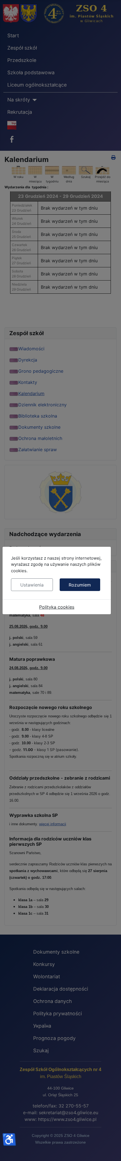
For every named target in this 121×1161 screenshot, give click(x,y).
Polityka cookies (56, 607)
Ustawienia (32, 585)
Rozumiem (80, 585)
